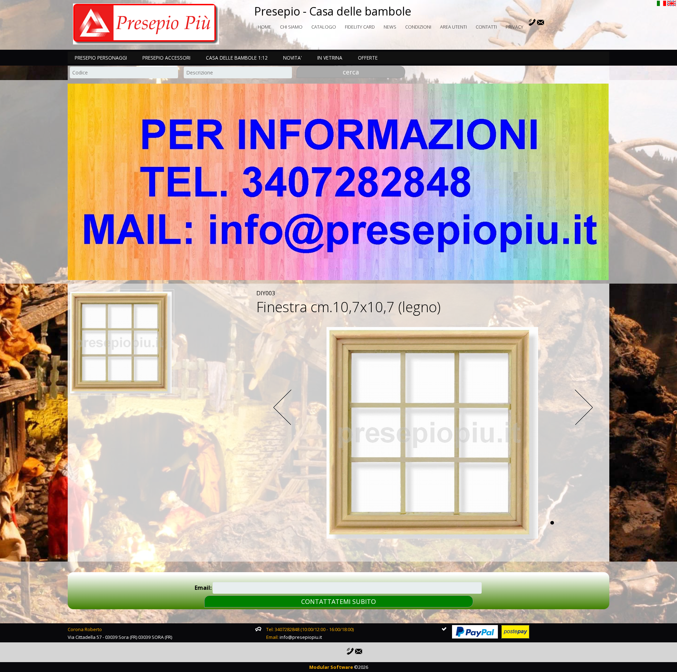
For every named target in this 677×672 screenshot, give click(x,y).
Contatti (486, 27)
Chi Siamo (291, 27)
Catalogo (323, 27)
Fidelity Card (360, 27)
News (390, 27)
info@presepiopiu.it (301, 637)
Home (264, 27)
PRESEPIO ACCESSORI (166, 57)
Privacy (514, 27)
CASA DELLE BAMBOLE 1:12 (237, 57)
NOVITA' (292, 57)
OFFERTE (368, 57)
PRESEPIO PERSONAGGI (101, 57)
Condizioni (418, 27)
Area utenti (453, 27)
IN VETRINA (329, 57)
